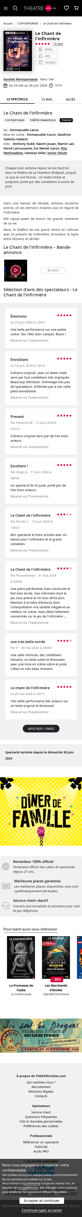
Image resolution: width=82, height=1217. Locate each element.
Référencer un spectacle (41, 1142)
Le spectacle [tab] (17, 99)
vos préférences (28, 1188)
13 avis (58, 44)
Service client (41, 1112)
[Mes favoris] (66, 8)
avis (47, 56)
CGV (22, 1121)
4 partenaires (31, 1183)
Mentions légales (41, 1091)
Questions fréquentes (41, 1117)
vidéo (48, 49)
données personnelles (46, 1121)
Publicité (41, 1147)
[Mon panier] (76, 8)
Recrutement (41, 1087)
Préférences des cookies (41, 1126)
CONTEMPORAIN (14, 120)
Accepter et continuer (42, 1200)
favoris (50, 62)
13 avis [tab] (46, 99)
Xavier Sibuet (57, 153)
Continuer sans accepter (42, 1210)
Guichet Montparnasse (20, 79)
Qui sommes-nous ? (41, 1082)
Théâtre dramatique (43, 120)
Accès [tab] (70, 99)
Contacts (41, 1096)
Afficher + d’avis (41, 729)
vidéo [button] (55, 270)
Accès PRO (41, 1151)
